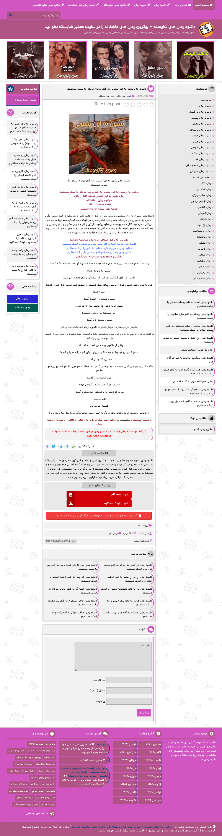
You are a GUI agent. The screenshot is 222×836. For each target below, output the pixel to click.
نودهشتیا (125, 420)
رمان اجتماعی (203, 189)
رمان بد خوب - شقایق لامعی (197, 350)
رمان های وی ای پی (23, 764)
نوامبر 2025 (129, 744)
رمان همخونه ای (202, 279)
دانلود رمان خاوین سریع (43, 791)
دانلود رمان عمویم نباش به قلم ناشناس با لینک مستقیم (99, 248)
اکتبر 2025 (155, 752)
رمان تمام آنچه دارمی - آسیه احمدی (193, 382)
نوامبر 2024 (154, 792)
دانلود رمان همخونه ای (198, 166)
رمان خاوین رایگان (18, 784)
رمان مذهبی (204, 267)
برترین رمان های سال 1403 (42, 744)
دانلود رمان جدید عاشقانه (43, 784)
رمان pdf (206, 183)
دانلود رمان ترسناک (200, 130)
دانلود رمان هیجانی (200, 171)
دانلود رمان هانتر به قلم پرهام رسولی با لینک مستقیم (22, 222)
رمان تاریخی (204, 213)
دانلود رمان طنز (202, 160)
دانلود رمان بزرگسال (200, 112)
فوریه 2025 (129, 776)
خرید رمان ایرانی (16, 750)
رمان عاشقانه (104, 96)
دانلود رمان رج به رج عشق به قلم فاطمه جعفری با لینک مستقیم (129, 579)
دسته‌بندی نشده (202, 177)
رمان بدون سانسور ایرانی (26, 804)
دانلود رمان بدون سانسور (43, 777)
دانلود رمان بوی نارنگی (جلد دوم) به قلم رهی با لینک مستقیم (22, 143)
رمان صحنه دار (48, 804)
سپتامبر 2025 (128, 752)
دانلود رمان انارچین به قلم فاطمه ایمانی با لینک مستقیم (24, 175)
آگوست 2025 (153, 760)
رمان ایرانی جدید (47, 771)
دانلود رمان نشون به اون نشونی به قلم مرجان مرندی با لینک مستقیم (106, 89)
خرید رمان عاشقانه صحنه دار (41, 750)
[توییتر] (53, 446)
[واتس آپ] (73, 446)
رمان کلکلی (205, 255)
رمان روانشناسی (202, 231)
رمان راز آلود (204, 225)
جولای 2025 (129, 760)
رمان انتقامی (204, 207)
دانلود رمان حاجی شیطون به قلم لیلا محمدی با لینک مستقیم (22, 238)
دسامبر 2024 (128, 784)
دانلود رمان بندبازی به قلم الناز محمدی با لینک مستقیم (99, 252)
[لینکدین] (60, 446)
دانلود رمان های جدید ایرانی (22, 771)
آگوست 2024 (128, 800)
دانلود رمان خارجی (201, 148)
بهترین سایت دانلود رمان (28, 757)
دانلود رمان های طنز (115, 5)
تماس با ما (181, 5)
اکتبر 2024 (129, 792)
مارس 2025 (154, 776)
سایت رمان (49, 757)
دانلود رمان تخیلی (201, 124)
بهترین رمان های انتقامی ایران (111, 240)
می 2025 (131, 768)
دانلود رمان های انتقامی (46, 5)
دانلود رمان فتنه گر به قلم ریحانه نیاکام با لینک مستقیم (24, 207)
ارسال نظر (113, 533)
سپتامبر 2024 (153, 800)
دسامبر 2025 (153, 744)
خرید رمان (140, 5)
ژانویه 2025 (154, 784)
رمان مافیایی (204, 261)
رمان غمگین (204, 243)
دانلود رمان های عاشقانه (81, 5)
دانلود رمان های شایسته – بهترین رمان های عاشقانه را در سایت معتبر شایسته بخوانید (122, 827)
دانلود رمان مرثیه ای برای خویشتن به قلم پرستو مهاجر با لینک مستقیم (189, 328)
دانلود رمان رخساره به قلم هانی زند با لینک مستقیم (24, 254)
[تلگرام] (66, 446)
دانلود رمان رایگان (201, 154)
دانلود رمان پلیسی (201, 118)
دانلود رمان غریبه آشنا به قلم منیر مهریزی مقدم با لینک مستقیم (99, 244)
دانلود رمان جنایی (201, 142)
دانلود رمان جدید (201, 136)
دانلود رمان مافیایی (46, 797)
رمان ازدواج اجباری (201, 201)
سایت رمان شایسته (45, 764)
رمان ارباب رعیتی (201, 195)
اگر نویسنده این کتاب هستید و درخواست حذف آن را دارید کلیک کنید (97, 516)
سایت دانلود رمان (24, 797)
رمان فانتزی (204, 249)
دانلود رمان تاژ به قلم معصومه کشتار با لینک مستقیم (23, 191)
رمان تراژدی (205, 219)
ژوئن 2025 (155, 768)
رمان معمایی (204, 273)
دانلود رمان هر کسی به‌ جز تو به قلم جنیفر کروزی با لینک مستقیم (128, 567)
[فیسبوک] (47, 446)
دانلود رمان (160, 5)
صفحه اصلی (202, 5)
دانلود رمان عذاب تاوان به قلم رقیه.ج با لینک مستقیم (23, 270)
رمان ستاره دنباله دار (18, 791)
